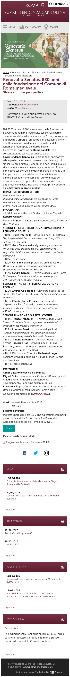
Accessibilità (11, 628)
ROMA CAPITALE (40, 393)
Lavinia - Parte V (13, 544)
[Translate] (57, 3)
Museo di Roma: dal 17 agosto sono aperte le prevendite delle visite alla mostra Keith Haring (31, 595)
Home (6, 72)
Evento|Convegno (28, 104)
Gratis (9, 428)
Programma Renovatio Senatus (23, 442)
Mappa (54, 27)
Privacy (58, 672)
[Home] (35, 13)
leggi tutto (10, 509)
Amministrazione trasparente (38, 667)
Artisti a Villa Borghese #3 (18, 533)
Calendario (33, 27)
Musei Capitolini (23, 108)
